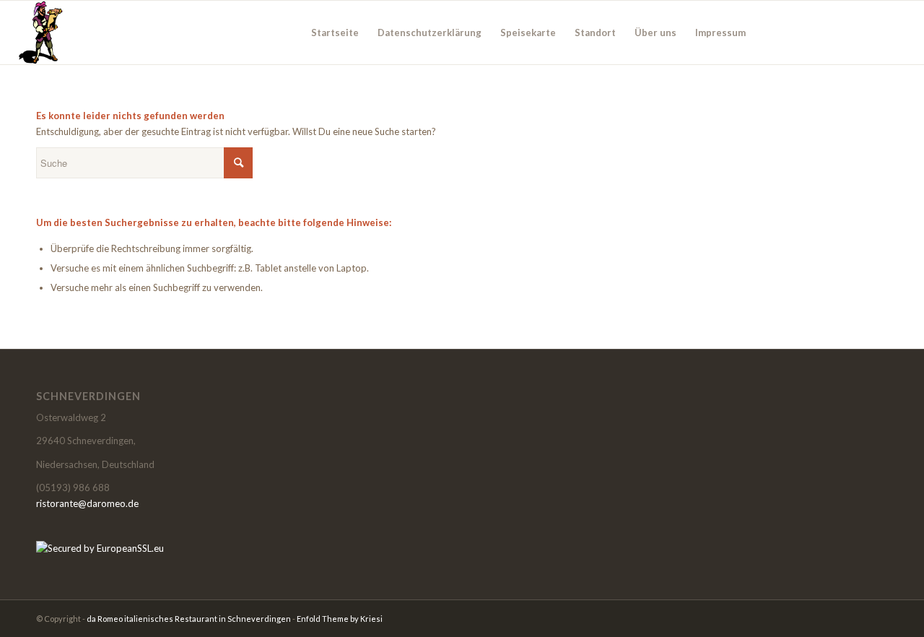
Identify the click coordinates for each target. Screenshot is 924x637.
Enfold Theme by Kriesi (340, 618)
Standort (595, 32)
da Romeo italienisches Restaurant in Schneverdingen (189, 618)
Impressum (720, 32)
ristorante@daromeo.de (87, 503)
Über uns (655, 32)
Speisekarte (528, 32)
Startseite (335, 32)
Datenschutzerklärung (429, 32)
